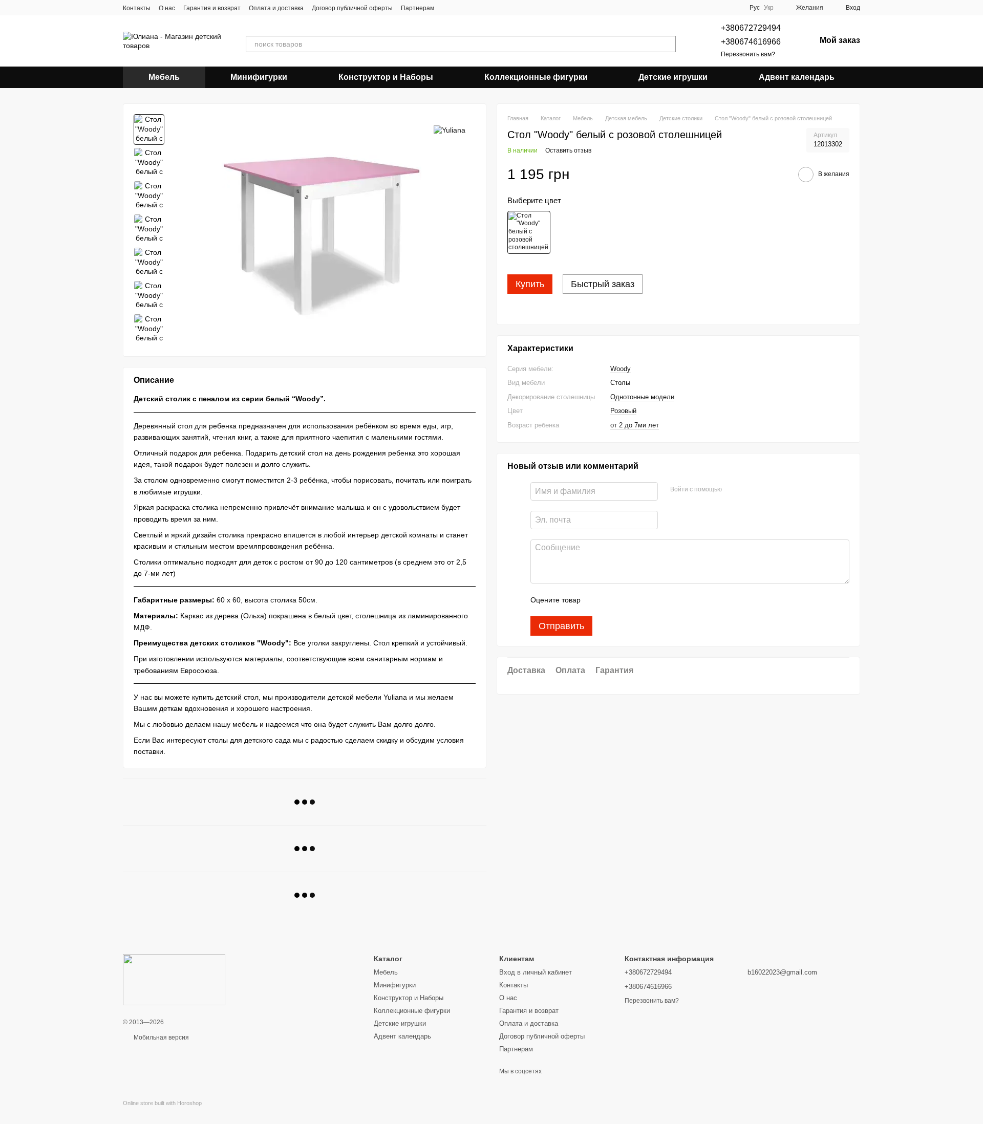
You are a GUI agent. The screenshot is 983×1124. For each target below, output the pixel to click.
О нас (167, 8)
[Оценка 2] (614, 600)
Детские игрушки (673, 77)
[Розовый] (528, 232)
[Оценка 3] (630, 600)
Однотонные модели (642, 397)
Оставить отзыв (568, 151)
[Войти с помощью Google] (749, 490)
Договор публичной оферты (352, 8)
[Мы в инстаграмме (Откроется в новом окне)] (461, 8)
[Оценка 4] (646, 600)
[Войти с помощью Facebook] (733, 490)
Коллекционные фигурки (536, 77)
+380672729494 (751, 28)
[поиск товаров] (667, 44)
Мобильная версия (160, 1037)
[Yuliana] (449, 129)
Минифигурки (258, 77)
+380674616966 (751, 41)
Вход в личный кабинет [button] (535, 972)
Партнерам (417, 8)
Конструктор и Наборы (385, 77)
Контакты (137, 8)
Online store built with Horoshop (162, 1103)
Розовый (623, 411)
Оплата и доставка (276, 8)
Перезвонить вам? (748, 54)
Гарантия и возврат (212, 8)
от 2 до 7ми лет (634, 425)
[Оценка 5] (663, 600)
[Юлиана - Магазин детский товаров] (174, 979)
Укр (769, 8)
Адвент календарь (797, 77)
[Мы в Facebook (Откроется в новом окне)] (448, 8)
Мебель (164, 77)
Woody (620, 369)
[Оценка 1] (597, 600)
